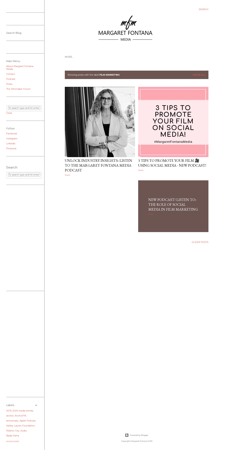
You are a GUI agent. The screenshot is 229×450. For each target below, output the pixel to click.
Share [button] (67, 175)
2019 (8, 410)
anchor (10, 415)
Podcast (10, 79)
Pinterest (11, 148)
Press (9, 84)
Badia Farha (12, 435)
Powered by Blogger (139, 435)
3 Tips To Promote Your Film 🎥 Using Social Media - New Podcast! (172, 163)
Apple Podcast (28, 420)
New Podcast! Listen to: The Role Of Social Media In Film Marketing (173, 204)
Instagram (11, 138)
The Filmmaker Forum (18, 89)
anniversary (12, 420)
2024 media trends (22, 410)
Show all (199, 74)
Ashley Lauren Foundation (20, 425)
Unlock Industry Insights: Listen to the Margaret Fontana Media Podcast (98, 165)
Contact (10, 74)
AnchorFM (20, 415)
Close (9, 113)
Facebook (11, 133)
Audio (23, 430)
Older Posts (200, 242)
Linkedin (10, 143)
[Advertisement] (22, 238)
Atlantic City (12, 430)
